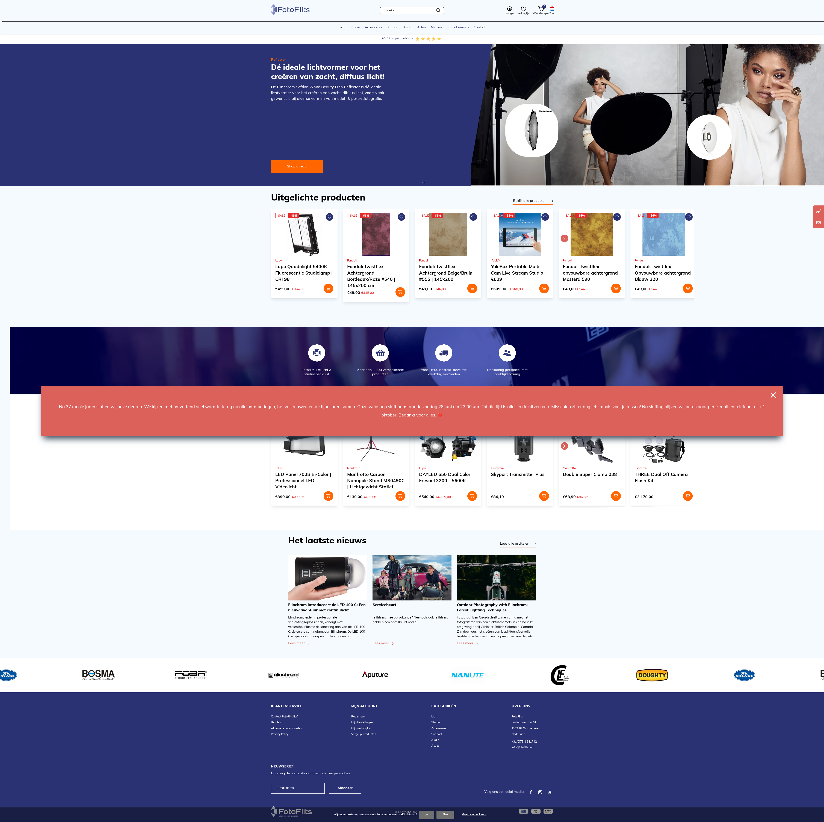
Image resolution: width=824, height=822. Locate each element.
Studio (355, 27)
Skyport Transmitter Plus (374, 475)
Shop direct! (297, 166)
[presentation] (564, 238)
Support (393, 27)
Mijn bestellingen (362, 722)
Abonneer (345, 788)
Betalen (276, 722)
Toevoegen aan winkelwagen (328, 288)
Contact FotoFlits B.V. (284, 716)
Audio (407, 27)
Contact (479, 27)
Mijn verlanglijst (361, 728)
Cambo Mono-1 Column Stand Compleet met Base (663, 478)
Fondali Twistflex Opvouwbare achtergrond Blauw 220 (519, 273)
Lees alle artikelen (514, 543)
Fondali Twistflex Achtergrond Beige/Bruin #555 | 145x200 (302, 273)
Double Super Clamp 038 (446, 475)
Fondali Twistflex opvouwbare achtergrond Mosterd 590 (446, 273)
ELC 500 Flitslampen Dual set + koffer (590, 478)
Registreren (358, 716)
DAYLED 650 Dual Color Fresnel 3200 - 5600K (660, 270)
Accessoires (373, 27)
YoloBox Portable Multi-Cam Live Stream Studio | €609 (374, 273)
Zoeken (438, 10)
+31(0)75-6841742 (524, 741)
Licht (342, 27)
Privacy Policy (279, 734)
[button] (421, 183)
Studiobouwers (458, 27)
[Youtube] (549, 792)
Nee (445, 814)
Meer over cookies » (474, 814)
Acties (421, 27)
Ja (427, 814)
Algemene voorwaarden (286, 728)
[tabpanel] (533, 201)
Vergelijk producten (363, 734)
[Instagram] (540, 792)
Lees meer (296, 643)
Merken (436, 27)
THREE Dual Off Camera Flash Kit (517, 478)
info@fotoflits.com (523, 747)
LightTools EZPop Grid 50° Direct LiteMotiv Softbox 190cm (591, 273)
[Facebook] (531, 792)
